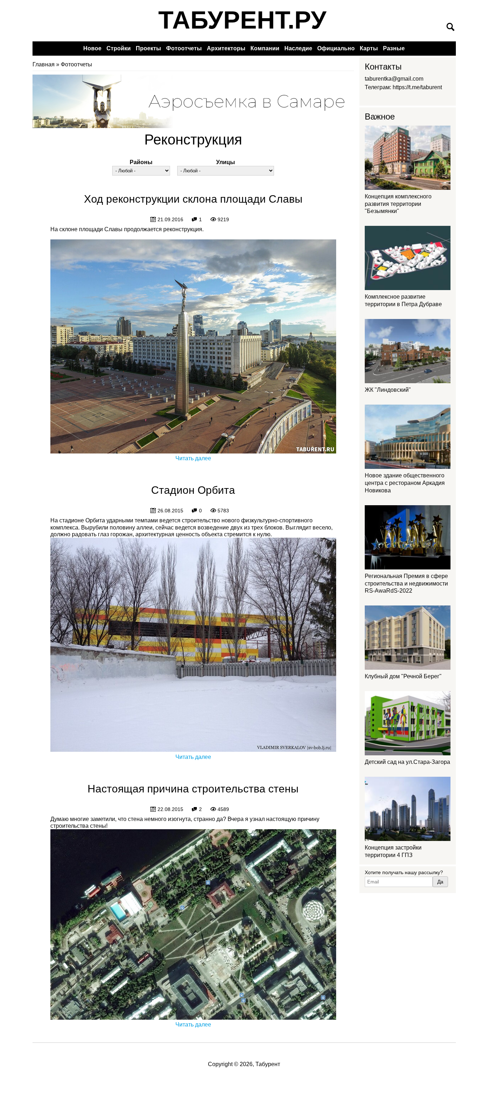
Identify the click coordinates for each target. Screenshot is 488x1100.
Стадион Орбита (193, 490)
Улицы (225, 162)
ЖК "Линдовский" (388, 390)
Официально (336, 48)
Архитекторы (226, 48)
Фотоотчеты (184, 48)
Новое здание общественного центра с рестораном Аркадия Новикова (405, 482)
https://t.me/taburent (417, 87)
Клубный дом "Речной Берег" (403, 676)
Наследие (298, 48)
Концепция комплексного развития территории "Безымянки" (398, 203)
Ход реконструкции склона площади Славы (193, 199)
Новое (92, 48)
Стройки (118, 48)
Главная (44, 64)
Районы (141, 162)
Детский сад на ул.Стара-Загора (407, 762)
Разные (394, 48)
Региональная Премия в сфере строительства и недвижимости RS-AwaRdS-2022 (406, 583)
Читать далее (193, 458)
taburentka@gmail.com (394, 79)
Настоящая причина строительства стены (193, 789)
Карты (369, 48)
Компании (264, 48)
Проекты (148, 48)
